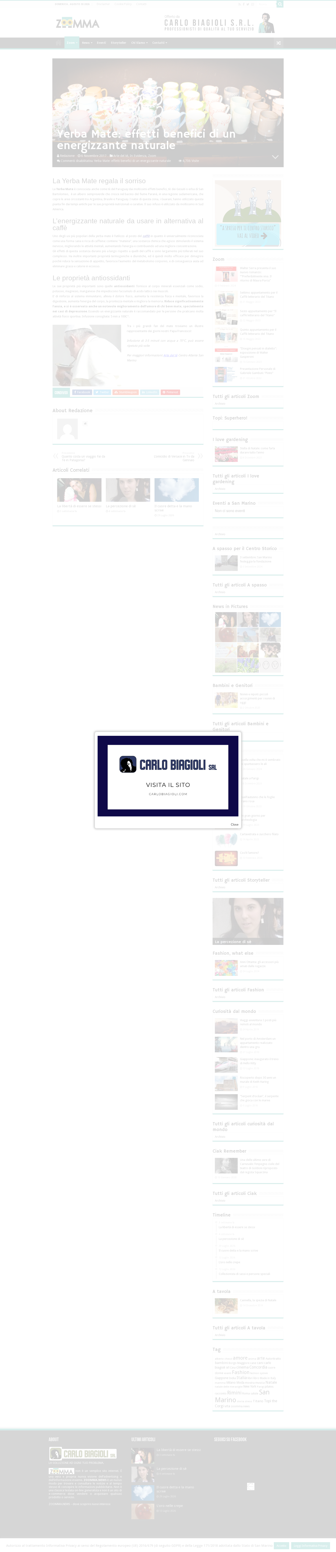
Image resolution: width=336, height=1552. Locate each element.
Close (234, 824)
